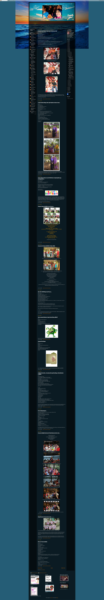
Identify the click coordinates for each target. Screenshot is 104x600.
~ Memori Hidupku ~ (33, 87)
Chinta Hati (32, 39)
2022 (68, 42)
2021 (68, 43)
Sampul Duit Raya (42, 341)
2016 (68, 47)
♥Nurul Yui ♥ (32, 98)
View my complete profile (70, 37)
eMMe (71, 31)
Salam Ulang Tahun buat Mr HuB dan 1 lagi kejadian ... (70, 62)
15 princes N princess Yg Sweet (47, 313)
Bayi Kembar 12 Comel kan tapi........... (46, 516)
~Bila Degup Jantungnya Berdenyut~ (32, 78)
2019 (68, 45)
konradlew (51, 597)
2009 (68, 89)
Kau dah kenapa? (33, 47)
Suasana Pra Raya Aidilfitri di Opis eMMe (46, 245)
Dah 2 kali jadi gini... (42, 410)
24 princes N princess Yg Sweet (47, 429)
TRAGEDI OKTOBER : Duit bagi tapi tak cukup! (33, 100)
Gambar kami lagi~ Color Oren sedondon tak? (47, 31)
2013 (68, 50)
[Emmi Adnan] (67, 94)
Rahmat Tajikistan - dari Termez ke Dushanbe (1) (33, 52)
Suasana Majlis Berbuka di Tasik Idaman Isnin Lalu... (49, 433)
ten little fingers (33, 71)
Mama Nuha (32, 36)
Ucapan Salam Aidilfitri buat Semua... (46, 206)
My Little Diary (33, 42)
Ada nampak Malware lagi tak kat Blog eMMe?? (48, 317)
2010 (68, 88)
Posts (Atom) (43, 569)
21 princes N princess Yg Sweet (47, 339)
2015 (68, 48)
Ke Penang (32, 82)
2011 (68, 87)
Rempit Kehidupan (33, 108)
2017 (68, 46)
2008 (68, 90)
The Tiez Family (33, 84)
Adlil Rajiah (32, 91)
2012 (68, 51)
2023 (68, 41)
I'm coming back (33, 106)
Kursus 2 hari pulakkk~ (42, 541)
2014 (68, 49)
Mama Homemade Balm (70, 98)
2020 (68, 44)
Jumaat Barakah (33, 79)
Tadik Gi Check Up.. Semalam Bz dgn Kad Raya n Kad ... (70, 73)
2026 (68, 40)
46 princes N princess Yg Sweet (47, 242)
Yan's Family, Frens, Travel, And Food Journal (33, 50)
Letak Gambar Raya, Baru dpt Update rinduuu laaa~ (49, 102)
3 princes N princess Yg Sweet (46, 369)
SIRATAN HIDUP (33, 89)
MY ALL (32, 95)
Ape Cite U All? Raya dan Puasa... (45, 291)
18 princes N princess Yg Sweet (47, 202)
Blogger (57, 597)
